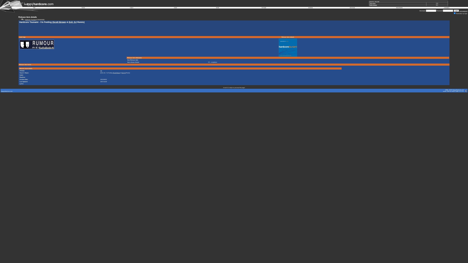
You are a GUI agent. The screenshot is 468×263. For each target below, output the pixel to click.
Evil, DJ (73, 22)
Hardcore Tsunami (30, 19)
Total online (372, 3)
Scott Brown (59, 22)
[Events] (310, 8)
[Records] (352, 8)
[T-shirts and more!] (218, 8)
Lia (101, 70)
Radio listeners (373, 5)
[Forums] (264, 8)
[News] (83, 8)
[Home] (34, 8)
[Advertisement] (234, 29)
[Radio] (132, 8)
